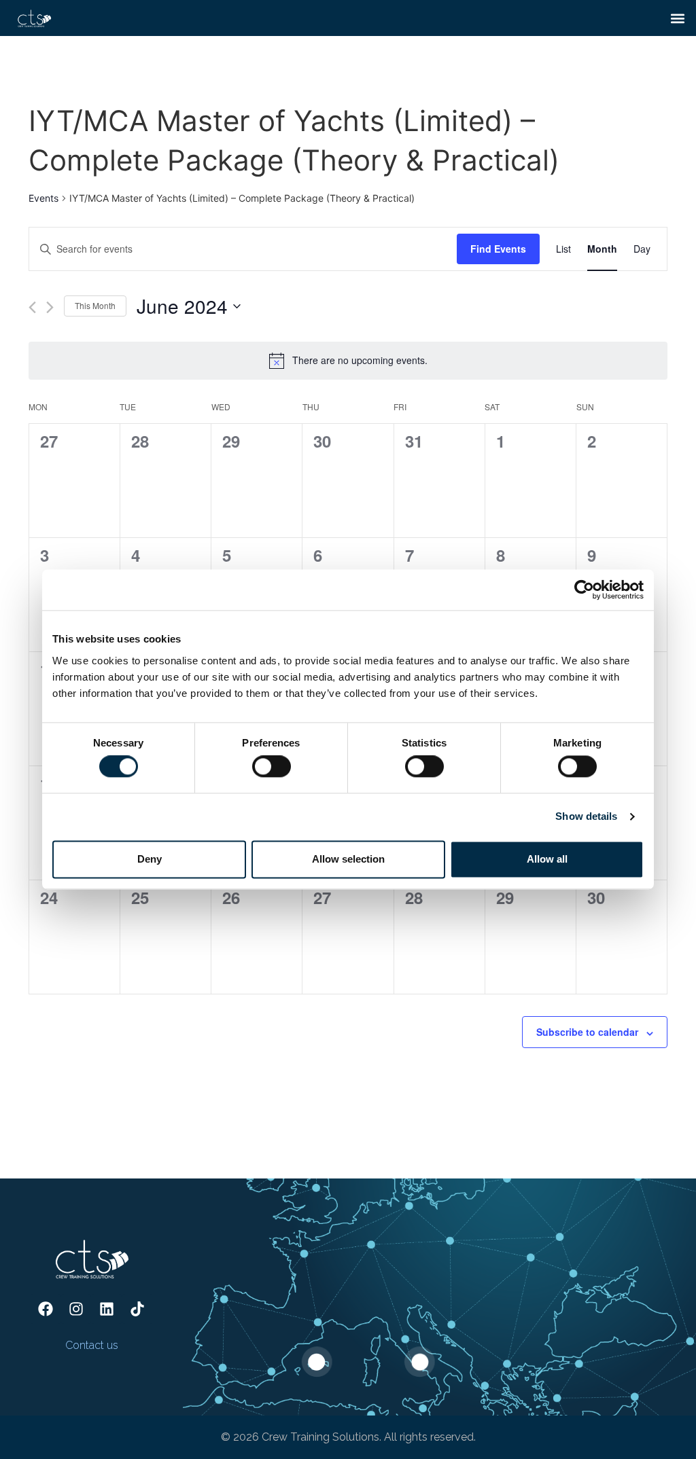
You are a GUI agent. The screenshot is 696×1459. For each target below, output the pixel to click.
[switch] (271, 767)
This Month (95, 305)
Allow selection (348, 859)
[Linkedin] (107, 1309)
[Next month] (50, 307)
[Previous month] (32, 307)
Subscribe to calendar (587, 1032)
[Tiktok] (137, 1309)
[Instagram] (76, 1309)
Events (43, 198)
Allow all (547, 859)
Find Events (498, 248)
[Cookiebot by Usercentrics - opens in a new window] (584, 589)
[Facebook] (45, 1309)
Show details (586, 817)
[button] (678, 18)
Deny (149, 859)
